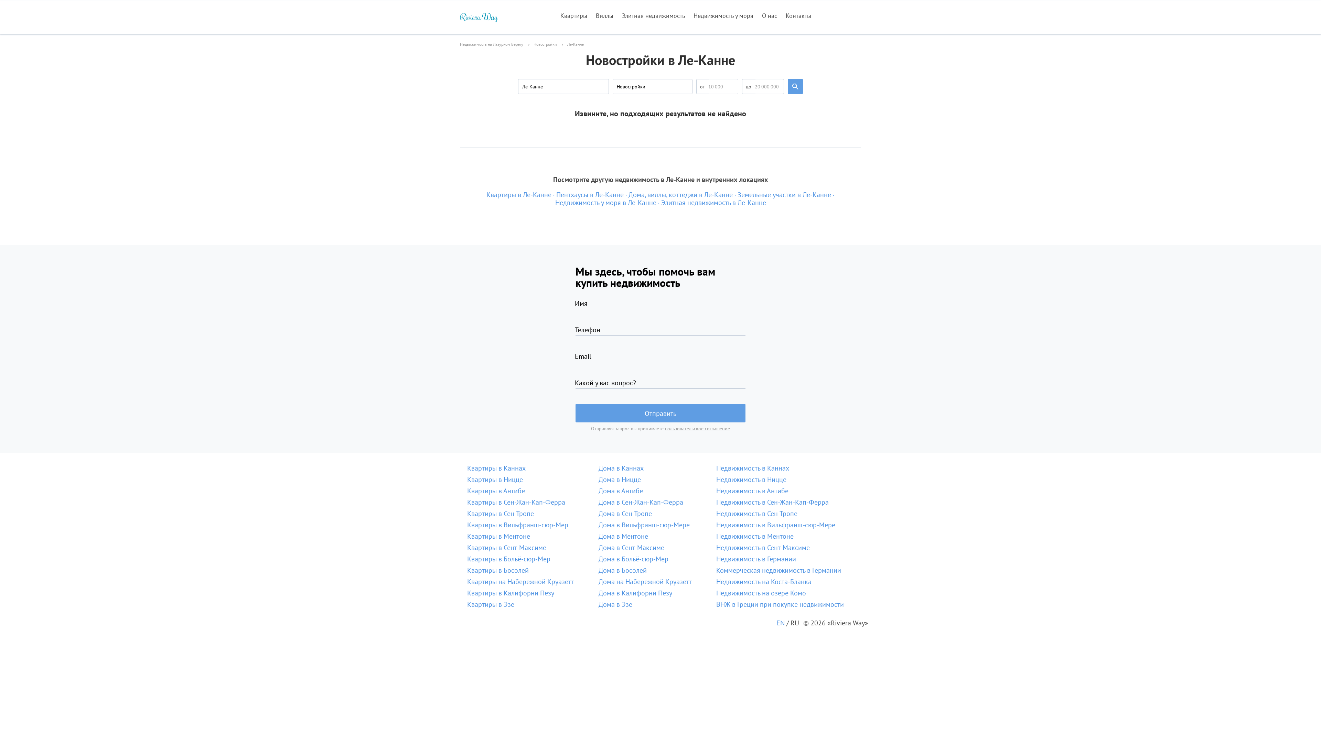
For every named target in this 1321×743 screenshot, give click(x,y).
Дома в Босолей (623, 570)
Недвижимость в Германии (756, 558)
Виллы (604, 16)
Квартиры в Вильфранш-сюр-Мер (517, 524)
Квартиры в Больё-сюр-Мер (508, 558)
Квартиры (573, 16)
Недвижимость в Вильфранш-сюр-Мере (775, 524)
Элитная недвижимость (653, 16)
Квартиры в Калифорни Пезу (510, 593)
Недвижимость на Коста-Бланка (764, 581)
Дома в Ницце (620, 479)
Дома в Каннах (621, 468)
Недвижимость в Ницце (751, 479)
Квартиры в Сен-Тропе (500, 513)
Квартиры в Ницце (495, 479)
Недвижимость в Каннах (752, 468)
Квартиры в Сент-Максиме (506, 547)
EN (780, 622)
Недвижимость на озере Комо (761, 593)
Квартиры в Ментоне (498, 536)
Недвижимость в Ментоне (755, 536)
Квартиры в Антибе (496, 490)
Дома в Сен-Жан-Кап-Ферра (641, 502)
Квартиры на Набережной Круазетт (520, 581)
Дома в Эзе (615, 604)
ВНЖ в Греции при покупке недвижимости (780, 604)
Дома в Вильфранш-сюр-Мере (644, 524)
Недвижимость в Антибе (752, 490)
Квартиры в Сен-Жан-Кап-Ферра (516, 502)
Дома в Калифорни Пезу (635, 593)
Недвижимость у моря (723, 16)
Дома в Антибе (621, 490)
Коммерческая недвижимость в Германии (778, 570)
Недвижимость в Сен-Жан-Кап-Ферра (772, 502)
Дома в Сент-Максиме (631, 547)
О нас (769, 16)
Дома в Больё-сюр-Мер (633, 558)
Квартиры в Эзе (490, 604)
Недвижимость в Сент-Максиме (763, 547)
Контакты (798, 16)
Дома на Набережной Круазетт (645, 581)
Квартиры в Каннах (496, 468)
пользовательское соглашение (697, 429)
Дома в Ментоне (623, 536)
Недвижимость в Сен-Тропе (756, 513)
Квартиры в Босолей (498, 570)
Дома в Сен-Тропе (625, 513)
